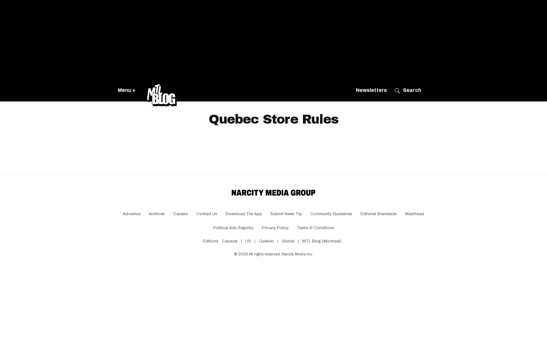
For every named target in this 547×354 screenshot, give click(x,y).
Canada (229, 241)
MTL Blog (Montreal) (322, 241)
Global (288, 241)
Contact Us (206, 214)
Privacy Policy (275, 228)
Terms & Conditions (315, 228)
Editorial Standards (379, 214)
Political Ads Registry (233, 228)
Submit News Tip (286, 214)
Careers (180, 214)
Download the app (244, 214)
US (248, 241)
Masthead (414, 214)
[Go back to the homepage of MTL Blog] (162, 90)
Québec (266, 241)
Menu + (126, 90)
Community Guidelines (331, 214)
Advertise (132, 214)
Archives (157, 214)
